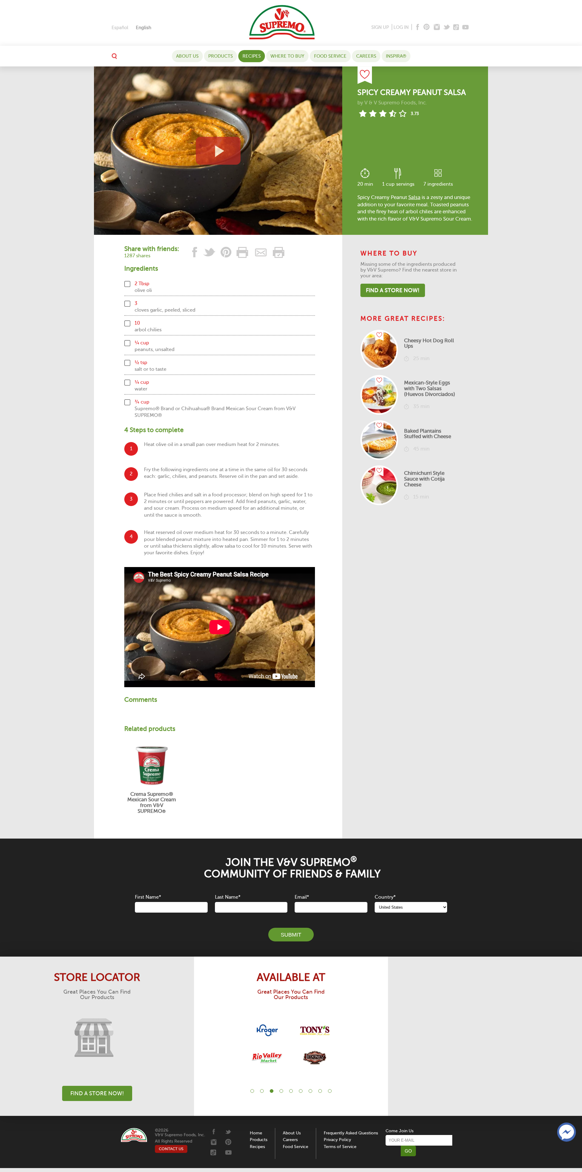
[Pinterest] (426, 27)
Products (220, 56)
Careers (366, 56)
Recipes (251, 56)
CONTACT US (171, 1149)
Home (256, 1133)
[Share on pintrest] (226, 252)
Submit (291, 935)
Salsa (414, 197)
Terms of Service (340, 1146)
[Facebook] (417, 27)
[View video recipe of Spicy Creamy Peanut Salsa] (218, 150)
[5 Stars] (403, 113)
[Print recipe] (242, 252)
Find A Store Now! (393, 290)
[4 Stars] (393, 113)
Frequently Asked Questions (351, 1133)
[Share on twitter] (209, 252)
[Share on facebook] (195, 252)
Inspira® (396, 56)
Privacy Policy (337, 1139)
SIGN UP (380, 27)
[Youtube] (465, 27)
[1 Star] (363, 113)
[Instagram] (437, 27)
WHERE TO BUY (287, 56)
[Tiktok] (456, 27)
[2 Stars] (373, 113)
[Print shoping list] (277, 252)
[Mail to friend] (261, 252)
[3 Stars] (383, 113)
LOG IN (401, 27)
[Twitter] (447, 27)
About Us (187, 56)
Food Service (330, 56)
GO (408, 1150)
